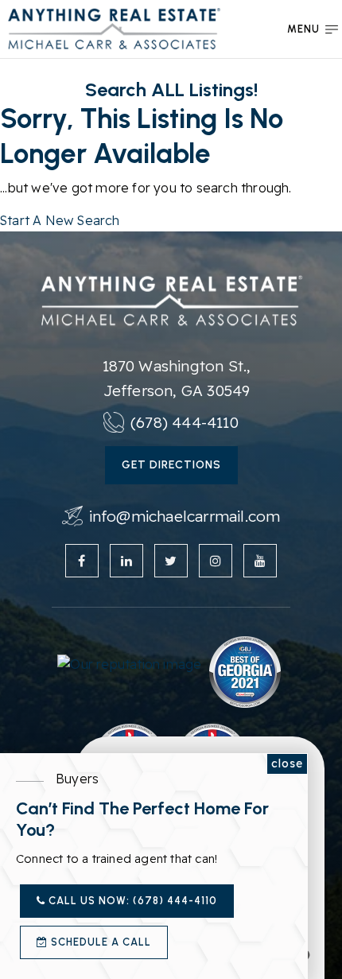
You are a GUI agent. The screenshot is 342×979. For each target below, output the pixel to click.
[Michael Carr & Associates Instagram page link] (215, 560)
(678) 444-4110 (184, 422)
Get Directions (171, 465)
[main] (171, 115)
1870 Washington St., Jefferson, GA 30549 (177, 377)
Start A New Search (60, 220)
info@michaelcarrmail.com (185, 516)
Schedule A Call (99, 942)
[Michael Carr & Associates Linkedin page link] (126, 560)
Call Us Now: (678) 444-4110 (131, 901)
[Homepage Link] (114, 27)
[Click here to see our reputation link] (129, 663)
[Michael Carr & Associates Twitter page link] (171, 560)
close (287, 763)
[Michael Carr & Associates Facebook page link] (82, 560)
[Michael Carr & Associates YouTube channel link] (260, 560)
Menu (303, 29)
